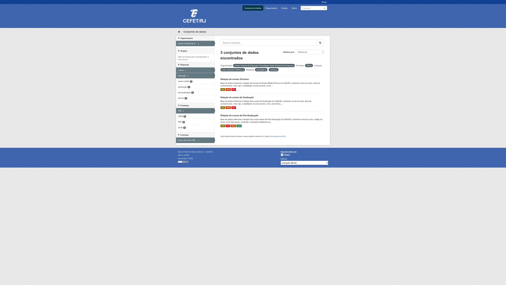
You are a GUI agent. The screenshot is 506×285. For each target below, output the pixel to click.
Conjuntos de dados (253, 8)
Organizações (271, 8)
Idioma (284, 158)
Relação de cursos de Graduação (237, 97)
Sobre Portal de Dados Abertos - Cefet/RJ (195, 151)
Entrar (324, 2)
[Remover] (292, 66)
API (263, 136)
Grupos (284, 8)
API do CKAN (183, 155)
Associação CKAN (185, 158)
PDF (233, 90)
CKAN (285, 154)
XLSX (239, 126)
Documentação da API (277, 136)
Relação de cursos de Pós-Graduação (239, 115)
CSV (222, 90)
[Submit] (324, 8)
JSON (228, 90)
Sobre (294, 8)
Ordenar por (288, 52)
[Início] (179, 31)
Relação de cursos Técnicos (234, 79)
